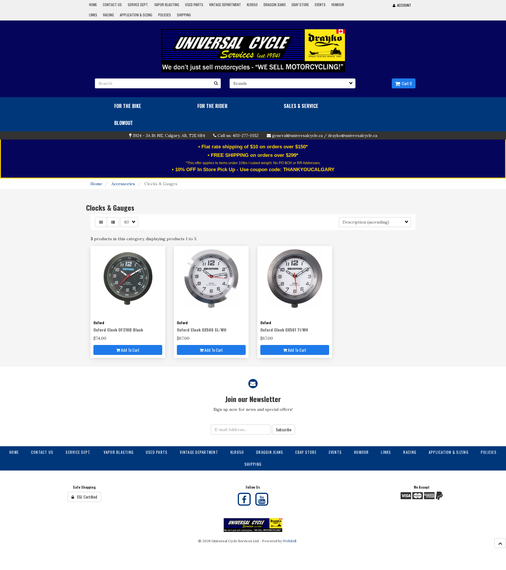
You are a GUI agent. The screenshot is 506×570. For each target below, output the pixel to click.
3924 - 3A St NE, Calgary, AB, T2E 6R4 (169, 135)
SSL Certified (85, 497)
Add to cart (129, 350)
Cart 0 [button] (406, 83)
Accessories (123, 183)
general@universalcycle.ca (297, 135)
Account (403, 5)
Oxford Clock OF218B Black (118, 330)
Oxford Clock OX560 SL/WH (201, 330)
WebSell (289, 541)
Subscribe (283, 429)
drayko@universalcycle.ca (352, 135)
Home (96, 183)
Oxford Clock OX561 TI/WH (284, 330)
